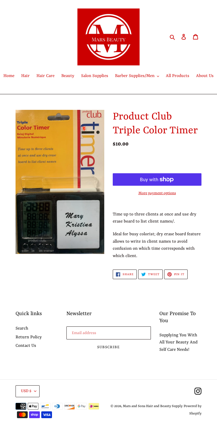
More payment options (157, 193)
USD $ (26, 391)
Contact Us (26, 345)
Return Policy (29, 337)
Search (22, 328)
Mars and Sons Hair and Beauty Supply (153, 406)
